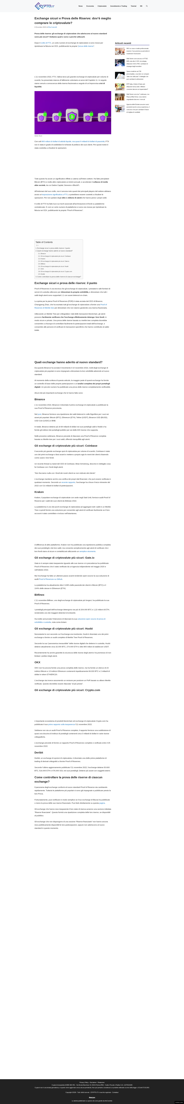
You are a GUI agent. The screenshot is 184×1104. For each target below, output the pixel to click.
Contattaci (115, 1092)
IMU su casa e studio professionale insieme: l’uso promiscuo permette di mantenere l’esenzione (138, 51)
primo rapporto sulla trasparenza (61, 724)
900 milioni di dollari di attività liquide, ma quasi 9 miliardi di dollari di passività (73, 141)
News (81, 6)
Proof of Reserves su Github (50, 579)
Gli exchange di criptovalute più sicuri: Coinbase (56, 256)
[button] (147, 6)
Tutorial (133, 6)
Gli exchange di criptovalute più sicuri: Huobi (54, 266)
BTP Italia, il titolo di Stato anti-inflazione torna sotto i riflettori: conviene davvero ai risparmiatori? (137, 86)
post (39, 414)
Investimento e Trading (118, 6)
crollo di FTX (46, 43)
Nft (141, 6)
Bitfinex (43, 264)
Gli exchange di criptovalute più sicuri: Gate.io (55, 261)
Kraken (43, 259)
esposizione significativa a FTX (55, 195)
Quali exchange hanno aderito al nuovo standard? (55, 251)
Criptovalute (102, 6)
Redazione (101, 1082)
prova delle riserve (86, 46)
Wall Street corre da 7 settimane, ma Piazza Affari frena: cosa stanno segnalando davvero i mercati (138, 96)
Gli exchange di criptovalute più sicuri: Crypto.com (56, 271)
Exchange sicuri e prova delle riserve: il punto (53, 248)
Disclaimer (93, 1082)
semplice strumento (87, 551)
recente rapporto (68, 482)
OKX (42, 269)
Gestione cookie (179, 1102)
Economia (90, 6)
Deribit (43, 274)
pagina (102, 803)
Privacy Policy (84, 1082)
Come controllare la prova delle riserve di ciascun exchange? (59, 277)
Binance (43, 253)
